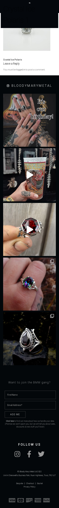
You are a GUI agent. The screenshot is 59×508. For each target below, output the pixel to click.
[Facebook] (29, 455)
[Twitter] (41, 455)
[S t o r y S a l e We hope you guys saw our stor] (29, 284)
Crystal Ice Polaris (12, 59)
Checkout (30, 483)
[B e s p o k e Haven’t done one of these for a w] (29, 229)
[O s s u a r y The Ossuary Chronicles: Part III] (29, 338)
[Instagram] (17, 455)
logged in (20, 69)
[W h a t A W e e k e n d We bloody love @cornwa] (29, 174)
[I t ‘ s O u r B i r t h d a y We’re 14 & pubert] (29, 120)
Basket (40, 483)
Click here (10, 421)
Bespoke (19, 483)
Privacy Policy (29, 487)
